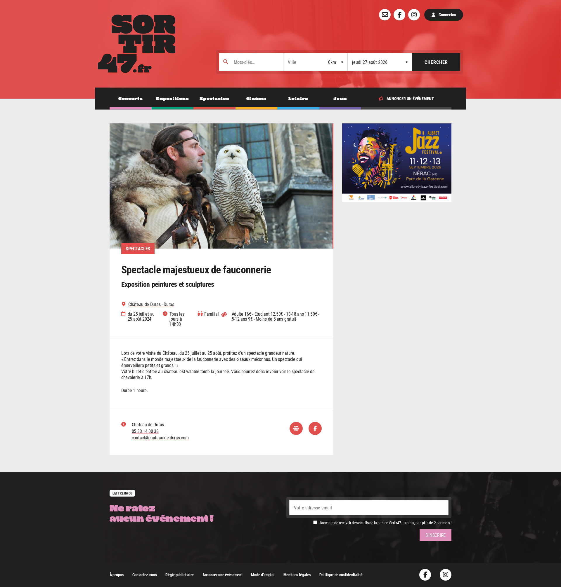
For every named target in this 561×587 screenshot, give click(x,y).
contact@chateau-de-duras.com (160, 437)
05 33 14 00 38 (145, 431)
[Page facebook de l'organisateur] (315, 428)
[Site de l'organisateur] (296, 428)
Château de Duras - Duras (151, 304)
